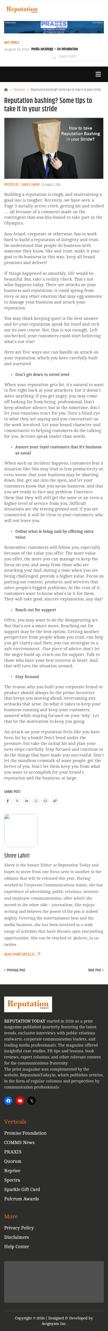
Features (19, 90)
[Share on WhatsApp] (36, 801)
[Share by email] (45, 801)
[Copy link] (54, 801)
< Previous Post (14, 970)
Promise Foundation (25, 1133)
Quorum (13, 1161)
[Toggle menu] (98, 74)
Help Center (16, 1246)
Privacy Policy (19, 1227)
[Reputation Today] (22, 9)
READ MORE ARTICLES (19, 954)
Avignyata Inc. (54, 1324)
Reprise (12, 1170)
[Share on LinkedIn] (26, 801)
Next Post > (96, 970)
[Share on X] (17, 801)
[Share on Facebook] (7, 801)
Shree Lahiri (30, 185)
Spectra (12, 1180)
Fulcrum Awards (21, 1198)
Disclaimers (16, 1237)
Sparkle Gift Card (22, 1189)
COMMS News (19, 1142)
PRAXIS (13, 1152)
